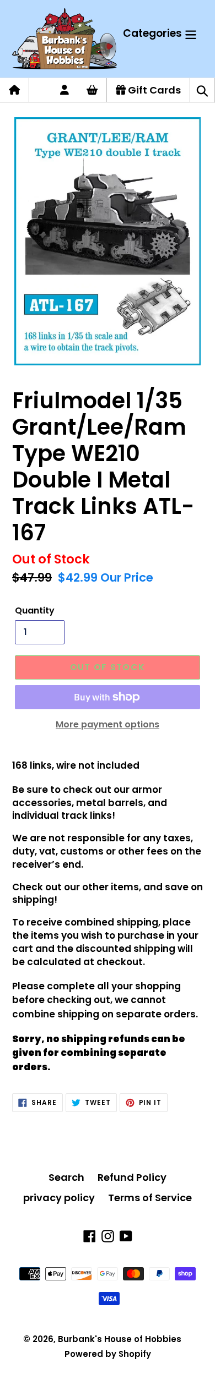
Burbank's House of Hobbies (119, 1339)
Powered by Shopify (107, 1354)
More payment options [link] (107, 724)
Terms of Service (150, 1197)
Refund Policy (132, 1177)
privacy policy (59, 1197)
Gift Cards (153, 90)
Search (66, 1177)
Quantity (35, 610)
